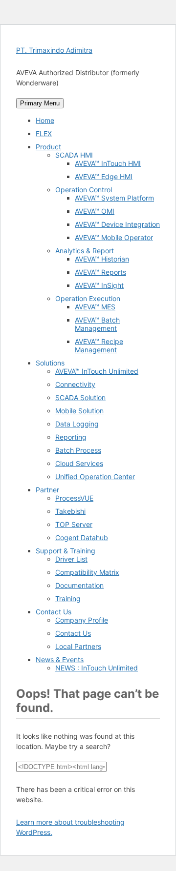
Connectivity (75, 384)
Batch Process (78, 450)
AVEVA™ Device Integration (117, 224)
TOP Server (73, 524)
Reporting (71, 437)
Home (45, 120)
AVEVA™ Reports (100, 272)
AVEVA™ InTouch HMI (108, 163)
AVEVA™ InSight (99, 285)
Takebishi (70, 511)
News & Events (60, 659)
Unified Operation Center (95, 476)
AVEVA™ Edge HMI (103, 176)
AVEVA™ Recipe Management (99, 345)
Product (48, 146)
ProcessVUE (74, 498)
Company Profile (81, 620)
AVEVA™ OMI (94, 211)
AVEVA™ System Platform (114, 198)
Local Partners (78, 646)
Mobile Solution (79, 410)
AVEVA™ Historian (102, 259)
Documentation (79, 585)
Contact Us (73, 633)
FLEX (44, 133)
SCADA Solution (80, 397)
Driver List (71, 559)
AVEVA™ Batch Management (97, 324)
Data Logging (77, 424)
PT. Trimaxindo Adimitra (54, 50)
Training (68, 598)
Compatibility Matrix (87, 572)
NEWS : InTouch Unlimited (96, 668)
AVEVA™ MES (95, 307)
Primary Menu (40, 103)
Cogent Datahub (81, 537)
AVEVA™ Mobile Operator (114, 237)
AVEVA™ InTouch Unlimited (96, 371)
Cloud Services (79, 463)
